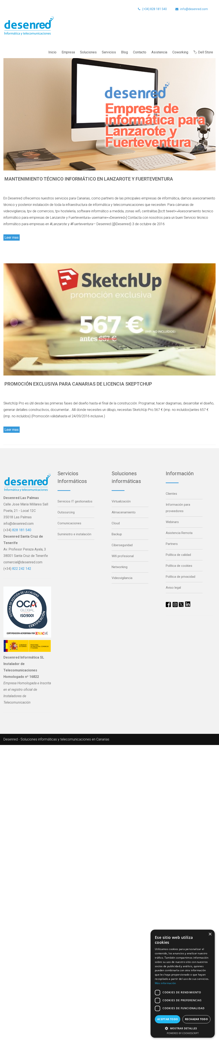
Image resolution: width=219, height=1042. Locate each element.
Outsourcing (66, 512)
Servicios (109, 52)
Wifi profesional (123, 556)
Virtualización (121, 501)
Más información (165, 983)
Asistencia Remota (179, 533)
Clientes (171, 494)
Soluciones (88, 52)
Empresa (68, 52)
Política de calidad (178, 555)
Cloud (116, 523)
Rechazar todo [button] (196, 1019)
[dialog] (183, 984)
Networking (119, 567)
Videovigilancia (122, 578)
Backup (117, 534)
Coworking (180, 52)
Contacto (139, 52)
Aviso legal (173, 588)
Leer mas (11, 237)
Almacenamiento (124, 512)
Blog (124, 52)
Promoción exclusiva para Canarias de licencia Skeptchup (78, 384)
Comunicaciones (69, 523)
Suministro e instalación (74, 534)
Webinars (172, 522)
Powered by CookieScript (183, 1033)
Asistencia (159, 52)
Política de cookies (179, 566)
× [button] (210, 934)
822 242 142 (21, 569)
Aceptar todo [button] (167, 1019)
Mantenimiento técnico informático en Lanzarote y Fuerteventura (88, 179)
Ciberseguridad (122, 545)
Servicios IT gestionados (75, 501)
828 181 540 (21, 530)
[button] (182, 1028)
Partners (172, 544)
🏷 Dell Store (203, 52)
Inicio (52, 52)
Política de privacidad (180, 577)
